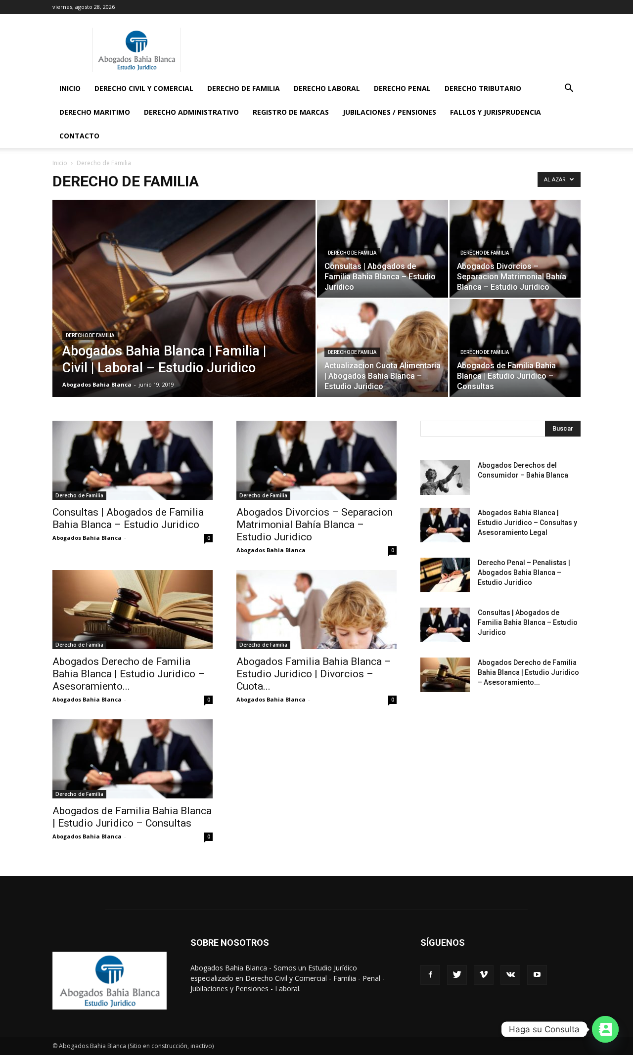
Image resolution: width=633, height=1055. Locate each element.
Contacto (79, 135)
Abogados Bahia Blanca (97, 384)
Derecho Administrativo (191, 112)
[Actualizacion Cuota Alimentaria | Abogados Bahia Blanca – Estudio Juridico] (382, 348)
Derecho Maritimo (94, 112)
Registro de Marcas (291, 112)
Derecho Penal (402, 88)
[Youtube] (537, 975)
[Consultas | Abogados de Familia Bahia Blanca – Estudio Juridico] (382, 249)
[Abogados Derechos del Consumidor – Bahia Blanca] (445, 477)
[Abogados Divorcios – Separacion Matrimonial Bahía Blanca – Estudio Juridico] (515, 249)
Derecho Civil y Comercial (143, 88)
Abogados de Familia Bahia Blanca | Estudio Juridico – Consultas (132, 817)
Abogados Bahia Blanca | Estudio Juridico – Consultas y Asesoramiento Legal (527, 522)
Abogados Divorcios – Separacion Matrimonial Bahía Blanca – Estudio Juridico (314, 524)
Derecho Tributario (483, 88)
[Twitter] (457, 975)
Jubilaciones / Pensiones (389, 112)
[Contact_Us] (605, 1029)
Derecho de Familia (243, 88)
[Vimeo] (484, 975)
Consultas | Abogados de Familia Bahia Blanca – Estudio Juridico (128, 518)
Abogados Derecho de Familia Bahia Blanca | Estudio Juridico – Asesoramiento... (128, 674)
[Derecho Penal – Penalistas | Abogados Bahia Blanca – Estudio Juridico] (445, 575)
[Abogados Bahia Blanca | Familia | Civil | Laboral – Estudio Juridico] (184, 314)
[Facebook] (430, 975)
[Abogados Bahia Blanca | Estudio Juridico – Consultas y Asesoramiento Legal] (445, 525)
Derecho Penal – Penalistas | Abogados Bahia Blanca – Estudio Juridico (524, 572)
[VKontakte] (510, 975)
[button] (569, 89)
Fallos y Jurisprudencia (495, 112)
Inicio (70, 88)
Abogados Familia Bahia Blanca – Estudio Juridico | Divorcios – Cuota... (313, 674)
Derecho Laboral (327, 88)
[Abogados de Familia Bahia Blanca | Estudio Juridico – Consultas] (515, 348)
